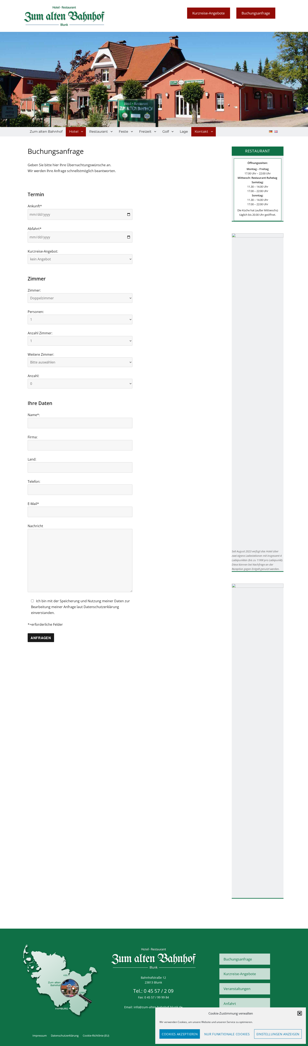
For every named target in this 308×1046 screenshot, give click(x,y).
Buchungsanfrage (256, 13)
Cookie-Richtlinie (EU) (96, 1035)
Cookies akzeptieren (180, 1034)
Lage (184, 132)
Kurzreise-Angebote (208, 13)
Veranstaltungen (237, 988)
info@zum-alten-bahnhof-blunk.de (158, 1007)
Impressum (39, 1035)
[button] (300, 1013)
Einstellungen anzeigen (277, 1034)
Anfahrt (230, 1003)
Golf (165, 132)
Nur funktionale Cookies (227, 1034)
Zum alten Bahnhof (46, 132)
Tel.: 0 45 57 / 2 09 (153, 991)
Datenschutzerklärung (65, 1035)
